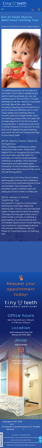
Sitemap (19, 429)
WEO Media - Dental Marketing (27, 424)
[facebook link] (40, 441)
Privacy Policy (30, 429)
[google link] (40, 438)
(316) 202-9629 (24, 361)
